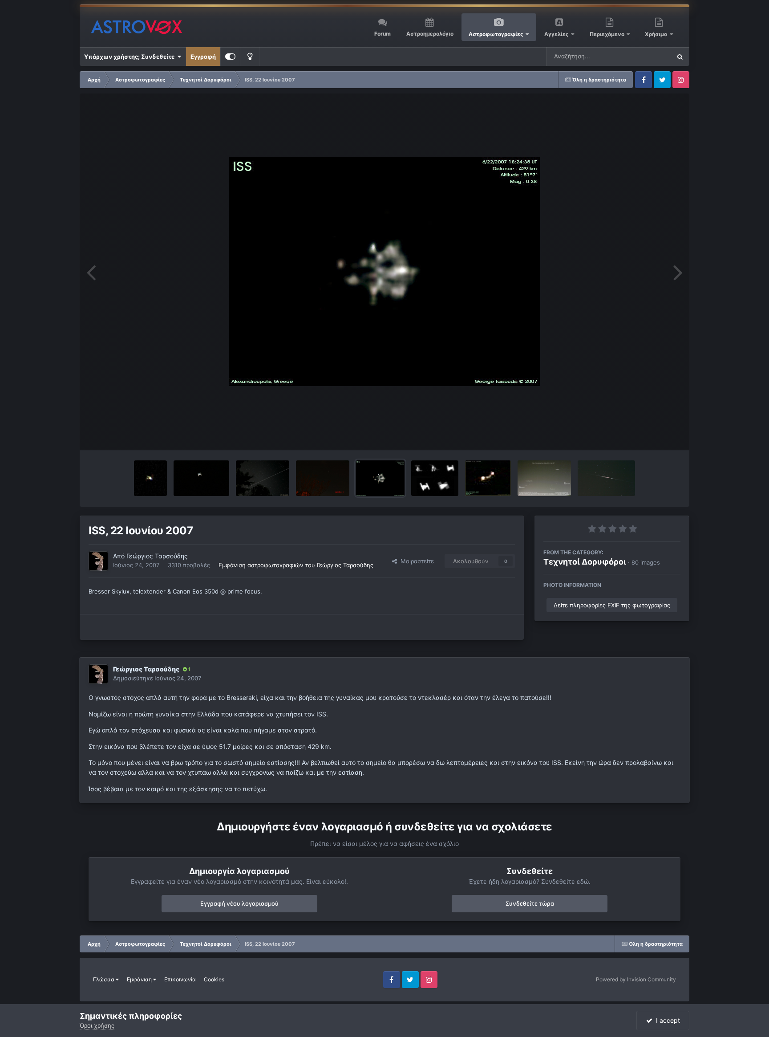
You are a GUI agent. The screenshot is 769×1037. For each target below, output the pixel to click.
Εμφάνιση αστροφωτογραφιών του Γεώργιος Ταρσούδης (296, 565)
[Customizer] (230, 56)
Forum (382, 33)
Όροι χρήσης (97, 1025)
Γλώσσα (104, 979)
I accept (666, 1020)
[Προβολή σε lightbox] (384, 271)
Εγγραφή (203, 56)
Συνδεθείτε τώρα (530, 903)
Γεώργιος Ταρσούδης (157, 556)
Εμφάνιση (140, 979)
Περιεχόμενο (608, 34)
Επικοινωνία (180, 979)
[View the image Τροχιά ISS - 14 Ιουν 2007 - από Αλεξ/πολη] (544, 478)
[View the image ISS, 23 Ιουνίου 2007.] (434, 478)
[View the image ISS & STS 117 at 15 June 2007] (488, 478)
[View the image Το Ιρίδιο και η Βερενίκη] (606, 478)
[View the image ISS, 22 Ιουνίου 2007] (380, 478)
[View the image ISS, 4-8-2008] (150, 478)
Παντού (649, 56)
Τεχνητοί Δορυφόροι (584, 561)
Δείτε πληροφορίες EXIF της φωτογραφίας (612, 605)
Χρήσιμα (657, 34)
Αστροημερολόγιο (429, 33)
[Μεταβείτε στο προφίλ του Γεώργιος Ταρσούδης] (98, 561)
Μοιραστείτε (415, 561)
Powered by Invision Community (636, 979)
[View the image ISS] (201, 478)
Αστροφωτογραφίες (496, 34)
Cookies (214, 979)
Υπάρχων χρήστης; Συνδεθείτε (130, 56)
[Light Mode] (249, 56)
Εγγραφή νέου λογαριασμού (239, 903)
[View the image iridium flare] (322, 478)
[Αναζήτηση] (680, 56)
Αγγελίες (556, 34)
